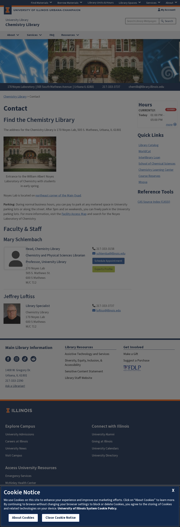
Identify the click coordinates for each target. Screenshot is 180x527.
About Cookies (23, 517)
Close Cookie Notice (61, 517)
